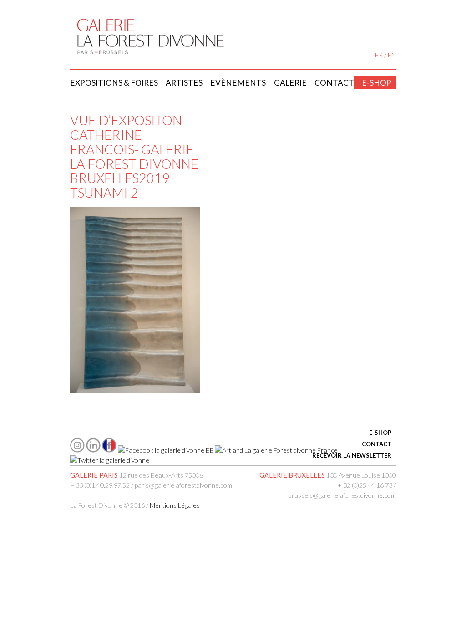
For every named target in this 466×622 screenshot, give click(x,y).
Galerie (290, 82)
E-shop (376, 82)
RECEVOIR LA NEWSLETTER (351, 455)
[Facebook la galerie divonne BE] (165, 450)
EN (392, 55)
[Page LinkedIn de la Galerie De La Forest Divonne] (93, 450)
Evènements (238, 82)
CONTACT (376, 444)
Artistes (184, 82)
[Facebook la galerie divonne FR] (109, 450)
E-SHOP (380, 432)
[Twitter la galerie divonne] (109, 460)
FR (379, 55)
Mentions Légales (175, 505)
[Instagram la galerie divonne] (77, 450)
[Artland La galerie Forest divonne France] (276, 450)
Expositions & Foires (114, 82)
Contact (334, 82)
